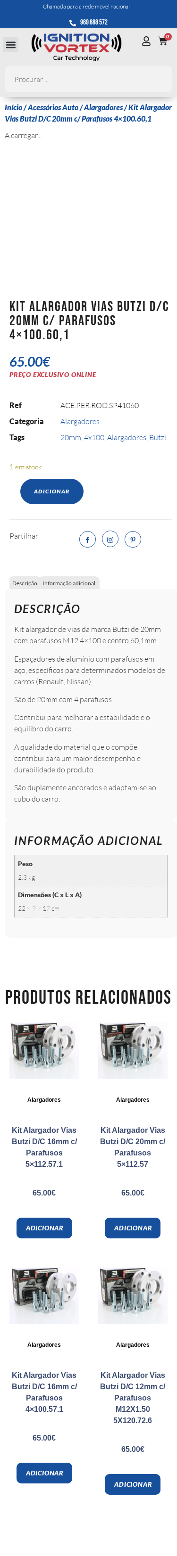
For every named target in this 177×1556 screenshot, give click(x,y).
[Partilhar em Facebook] (87, 539)
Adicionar (52, 491)
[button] (10, 44)
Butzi (157, 437)
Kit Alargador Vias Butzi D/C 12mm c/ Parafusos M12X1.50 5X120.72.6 (132, 1398)
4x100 (94, 437)
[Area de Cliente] (149, 41)
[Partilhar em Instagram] (110, 539)
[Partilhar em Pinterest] (133, 539)
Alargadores (103, 107)
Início (13, 107)
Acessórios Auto (53, 107)
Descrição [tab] (24, 583)
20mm (70, 437)
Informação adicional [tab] (68, 583)
